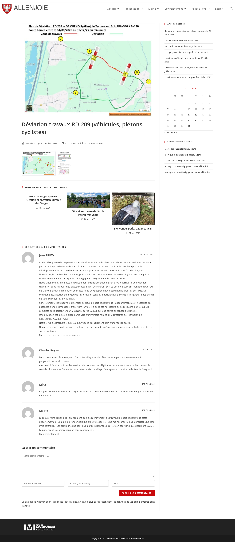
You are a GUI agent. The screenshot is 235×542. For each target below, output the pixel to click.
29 (175, 126)
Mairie (29, 143)
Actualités (71, 143)
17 (189, 114)
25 (196, 120)
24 (189, 120)
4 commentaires (93, 143)
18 (196, 114)
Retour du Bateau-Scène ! (176, 46)
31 (189, 126)
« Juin (166, 132)
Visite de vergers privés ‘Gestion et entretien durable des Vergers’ (43, 199)
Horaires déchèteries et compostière (181, 77)
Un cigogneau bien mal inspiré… (179, 52)
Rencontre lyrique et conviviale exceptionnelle (186, 30)
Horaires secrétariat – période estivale (182, 58)
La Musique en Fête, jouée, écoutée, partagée (185, 67)
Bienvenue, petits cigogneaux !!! (133, 228)
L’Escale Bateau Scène (174, 40)
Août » (174, 132)
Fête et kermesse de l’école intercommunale (88, 213)
